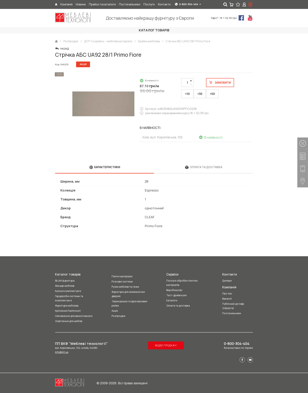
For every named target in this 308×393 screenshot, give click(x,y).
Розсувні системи (122, 281)
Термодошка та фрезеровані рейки (129, 303)
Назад (64, 48)
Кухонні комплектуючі (68, 291)
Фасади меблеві (64, 285)
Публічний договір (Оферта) (233, 306)
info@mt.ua (61, 352)
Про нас (227, 293)
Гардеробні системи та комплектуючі (69, 298)
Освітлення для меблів (68, 321)
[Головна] (56, 4)
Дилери (227, 280)
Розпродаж (118, 316)
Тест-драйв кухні (176, 295)
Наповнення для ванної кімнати (74, 316)
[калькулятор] (250, 4)
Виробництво (174, 290)
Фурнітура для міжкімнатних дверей (128, 294)
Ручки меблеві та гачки (125, 286)
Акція (115, 310)
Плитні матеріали (122, 276)
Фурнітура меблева (66, 305)
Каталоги (171, 300)
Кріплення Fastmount (68, 310)
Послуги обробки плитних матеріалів (182, 283)
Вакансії (227, 298)
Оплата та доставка (178, 305)
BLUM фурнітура (65, 280)
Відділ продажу (166, 345)
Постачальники (231, 313)
